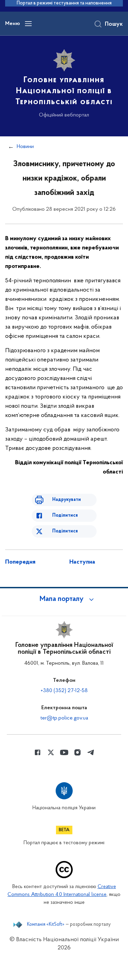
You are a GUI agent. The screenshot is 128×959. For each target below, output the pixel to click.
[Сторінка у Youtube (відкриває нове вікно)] (64, 752)
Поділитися (65, 515)
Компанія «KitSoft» (46, 924)
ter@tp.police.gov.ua (64, 718)
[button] (64, 599)
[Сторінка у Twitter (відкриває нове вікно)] (51, 752)
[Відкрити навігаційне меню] (28, 23)
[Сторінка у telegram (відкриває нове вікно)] (91, 752)
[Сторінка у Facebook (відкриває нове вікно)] (37, 752)
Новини (25, 146)
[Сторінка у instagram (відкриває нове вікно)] (77, 752)
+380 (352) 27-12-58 (64, 690)
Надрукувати (66, 499)
